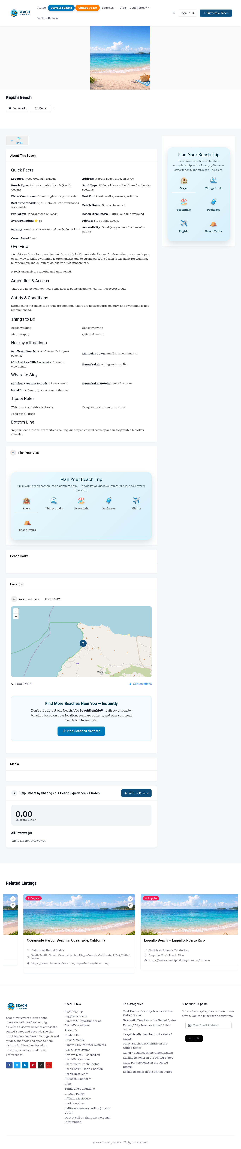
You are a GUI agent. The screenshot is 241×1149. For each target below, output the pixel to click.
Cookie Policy (74, 1103)
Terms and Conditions (80, 1088)
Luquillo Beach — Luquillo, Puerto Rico (157, 940)
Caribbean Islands (143, 950)
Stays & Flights (61, 7)
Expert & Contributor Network (85, 1045)
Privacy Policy (75, 1093)
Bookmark (19, 108)
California (20, 950)
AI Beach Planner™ (78, 1078)
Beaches (108, 7)
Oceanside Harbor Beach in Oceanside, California (49, 940)
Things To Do (87, 7)
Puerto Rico (164, 950)
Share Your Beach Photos (82, 1064)
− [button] (16, 616)
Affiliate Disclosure (78, 1098)
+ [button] (16, 611)
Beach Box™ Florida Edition (84, 1069)
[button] (8, 934)
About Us (71, 1030)
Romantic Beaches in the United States (149, 1020)
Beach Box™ (138, 7)
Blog (123, 7)
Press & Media (74, 1040)
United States (38, 950)
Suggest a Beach (76, 1016)
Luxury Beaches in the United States (148, 1052)
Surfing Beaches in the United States (148, 1057)
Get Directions (142, 683)
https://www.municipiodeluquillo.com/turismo (161, 960)
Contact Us (72, 1035)
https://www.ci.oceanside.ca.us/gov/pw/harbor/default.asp (53, 963)
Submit (194, 1038)
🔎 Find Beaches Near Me (81, 731)
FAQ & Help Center (77, 1050)
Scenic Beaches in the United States (147, 1071)
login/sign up (74, 1011)
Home (41, 7)
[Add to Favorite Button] (113, 899)
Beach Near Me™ (76, 1074)
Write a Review (47, 18)
